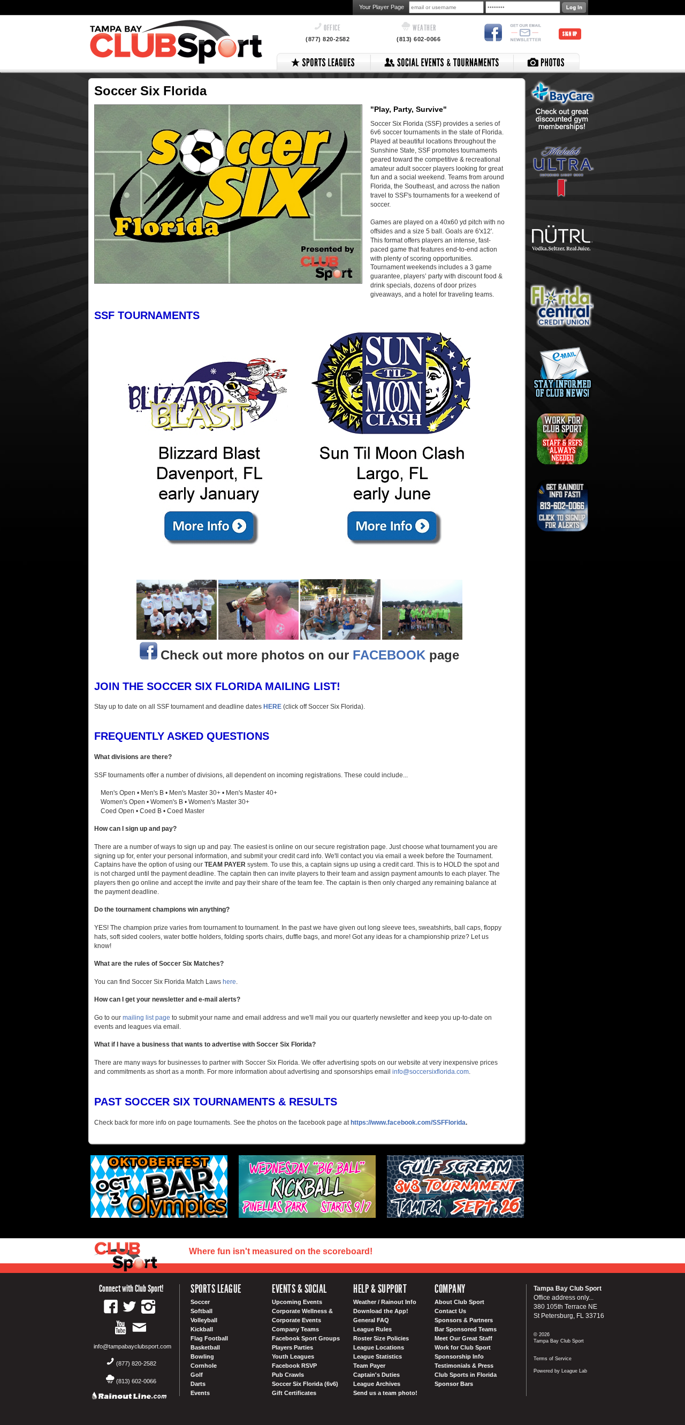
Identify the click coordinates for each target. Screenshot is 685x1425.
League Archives (376, 1384)
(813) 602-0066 (418, 39)
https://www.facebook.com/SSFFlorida (408, 1122)
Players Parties (292, 1347)
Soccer (200, 1302)
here (229, 982)
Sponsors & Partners (464, 1320)
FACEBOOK (391, 655)
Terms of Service (553, 1358)
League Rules (372, 1329)
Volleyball (204, 1320)
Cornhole (204, 1365)
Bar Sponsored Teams (466, 1329)
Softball (201, 1311)
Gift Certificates (294, 1393)
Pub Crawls (288, 1374)
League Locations (378, 1347)
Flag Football (209, 1338)
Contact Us (450, 1311)
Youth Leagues (293, 1356)
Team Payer (369, 1365)
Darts (198, 1384)
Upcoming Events (297, 1302)
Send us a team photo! (385, 1393)
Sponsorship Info (459, 1356)
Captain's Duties (376, 1374)
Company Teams (295, 1329)
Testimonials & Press (464, 1365)
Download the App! (380, 1311)
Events (200, 1393)
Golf (197, 1374)
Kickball (202, 1329)
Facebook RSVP (294, 1365)
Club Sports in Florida (466, 1374)
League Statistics (377, 1356)
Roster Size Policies (381, 1338)
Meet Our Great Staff (463, 1338)
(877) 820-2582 (327, 39)
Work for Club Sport (463, 1347)
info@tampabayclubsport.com (132, 1346)
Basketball (205, 1347)
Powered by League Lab (560, 1371)
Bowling (202, 1356)
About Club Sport (459, 1302)
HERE (272, 706)
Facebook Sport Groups (306, 1338)
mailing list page (146, 1017)
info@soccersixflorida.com (430, 1071)
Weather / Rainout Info (384, 1302)
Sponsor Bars (454, 1384)
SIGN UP (569, 34)
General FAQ (371, 1320)
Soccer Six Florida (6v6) (305, 1384)
